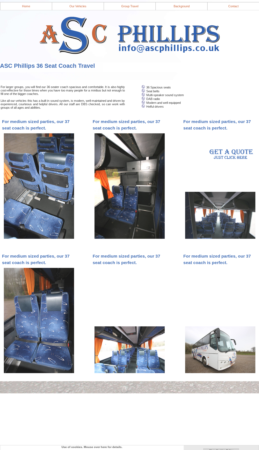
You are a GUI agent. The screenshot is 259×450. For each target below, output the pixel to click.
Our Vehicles (77, 6)
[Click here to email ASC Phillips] (129, 34)
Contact (233, 6)
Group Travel (129, 6)
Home (26, 6)
